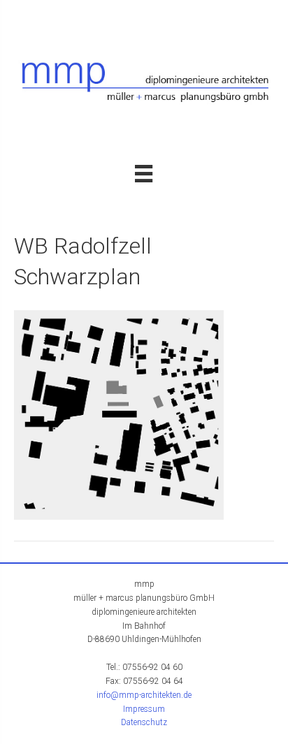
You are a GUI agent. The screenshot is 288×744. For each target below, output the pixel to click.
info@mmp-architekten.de (144, 695)
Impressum (144, 709)
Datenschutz (144, 722)
